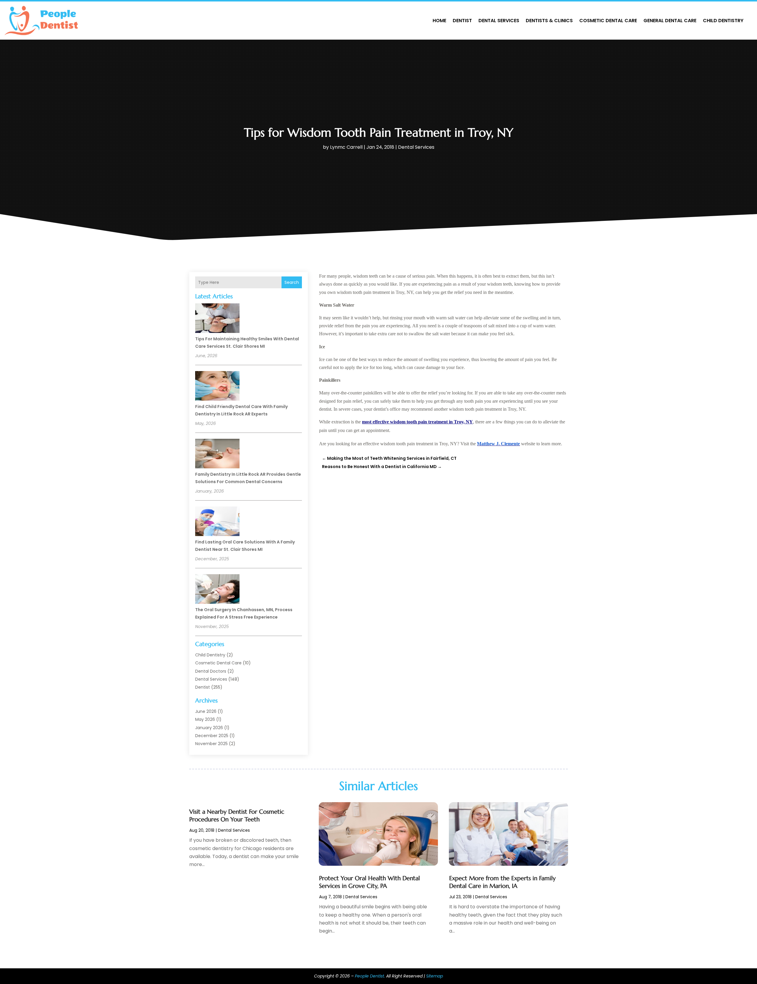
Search (291, 282)
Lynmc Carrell (346, 147)
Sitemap (434, 976)
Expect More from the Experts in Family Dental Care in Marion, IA (502, 882)
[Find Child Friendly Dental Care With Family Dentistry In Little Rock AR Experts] (217, 386)
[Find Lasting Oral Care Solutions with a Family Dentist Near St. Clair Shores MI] (217, 522)
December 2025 (211, 736)
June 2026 (205, 711)
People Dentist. (370, 976)
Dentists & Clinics (549, 20)
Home (439, 20)
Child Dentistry (723, 20)
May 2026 (205, 719)
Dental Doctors (210, 671)
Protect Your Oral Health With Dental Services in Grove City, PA (369, 882)
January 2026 (209, 728)
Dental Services (498, 20)
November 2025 (211, 744)
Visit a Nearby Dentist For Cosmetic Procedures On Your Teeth (236, 815)
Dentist (462, 20)
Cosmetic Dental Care (608, 20)
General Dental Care (669, 20)
